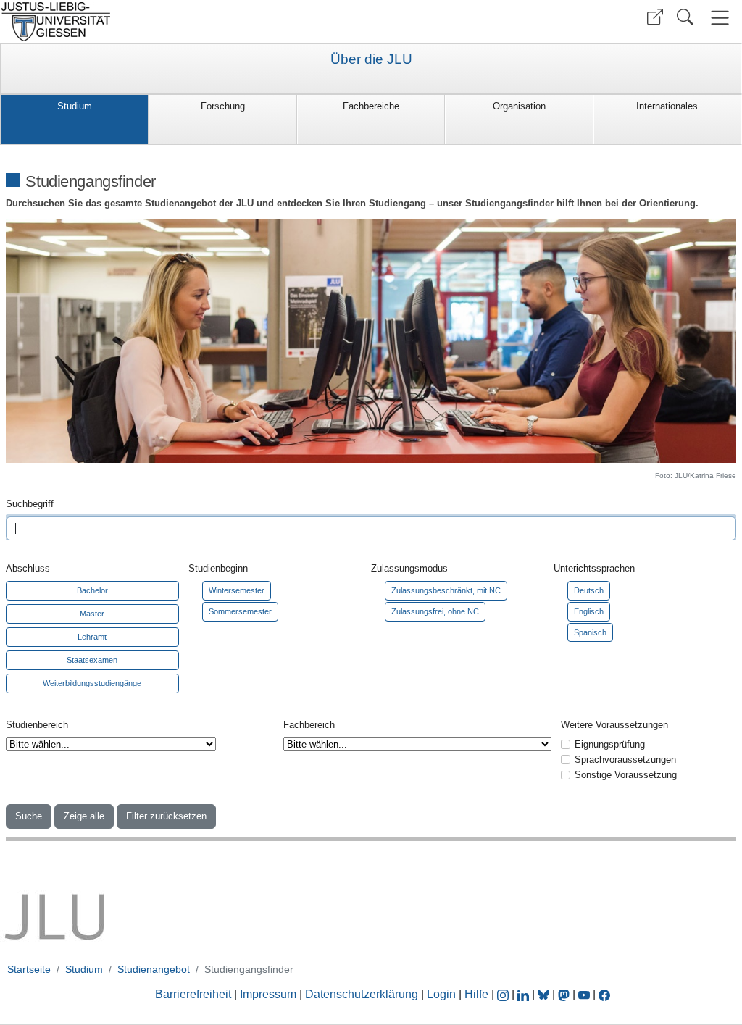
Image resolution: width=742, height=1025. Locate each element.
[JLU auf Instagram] (504, 994)
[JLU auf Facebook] (604, 994)
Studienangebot (153, 969)
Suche (28, 816)
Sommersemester (240, 611)
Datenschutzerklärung (361, 994)
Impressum (268, 994)
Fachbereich (309, 724)
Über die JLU (371, 59)
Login (443, 994)
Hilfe (476, 994)
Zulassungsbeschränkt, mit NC (446, 590)
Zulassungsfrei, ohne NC (435, 611)
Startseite (29, 969)
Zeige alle (84, 816)
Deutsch (589, 590)
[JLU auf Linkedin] (524, 994)
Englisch (589, 611)
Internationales (667, 106)
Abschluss (28, 568)
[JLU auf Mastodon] (565, 994)
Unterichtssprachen (594, 568)
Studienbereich (37, 724)
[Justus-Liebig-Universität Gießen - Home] (183, 21)
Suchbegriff (30, 503)
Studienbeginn (218, 568)
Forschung (223, 106)
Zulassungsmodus (409, 568)
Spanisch (590, 632)
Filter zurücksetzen (166, 816)
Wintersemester (236, 590)
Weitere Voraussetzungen (614, 724)
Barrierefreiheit (193, 994)
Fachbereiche (371, 106)
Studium (74, 106)
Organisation (519, 106)
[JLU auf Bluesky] (545, 994)
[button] (655, 17)
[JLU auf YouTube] (584, 994)
